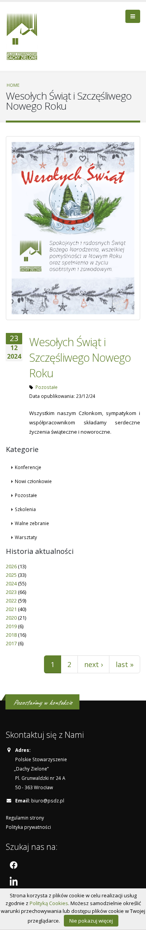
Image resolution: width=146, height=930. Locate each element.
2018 (11, 634)
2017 (11, 643)
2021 (11, 609)
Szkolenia (25, 509)
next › (93, 664)
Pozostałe (46, 387)
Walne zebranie (32, 523)
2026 (11, 566)
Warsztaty (26, 537)
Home (13, 85)
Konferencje (28, 467)
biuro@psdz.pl (47, 800)
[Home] (25, 35)
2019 (11, 626)
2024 (11, 583)
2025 (11, 574)
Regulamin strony (25, 817)
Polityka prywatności (28, 827)
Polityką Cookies (49, 903)
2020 (11, 617)
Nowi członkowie (33, 481)
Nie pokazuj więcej (91, 920)
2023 (11, 591)
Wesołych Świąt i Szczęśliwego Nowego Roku (80, 357)
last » (125, 664)
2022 (11, 600)
